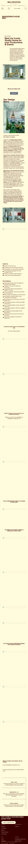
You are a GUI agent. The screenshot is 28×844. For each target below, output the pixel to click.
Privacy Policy (11, 843)
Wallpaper (10, 150)
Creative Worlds (21, 5)
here (4, 771)
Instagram (3, 840)
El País (15, 150)
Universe (3, 5)
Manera (19, 53)
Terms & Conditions (4, 843)
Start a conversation (8, 822)
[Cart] (9, 8)
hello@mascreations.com (20, 839)
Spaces (14, 5)
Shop (2, 839)
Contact (16, 826)
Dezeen (5, 150)
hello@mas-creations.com (14, 418)
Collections (9, 5)
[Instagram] (2, 8)
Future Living (4, 834)
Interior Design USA (19, 149)
